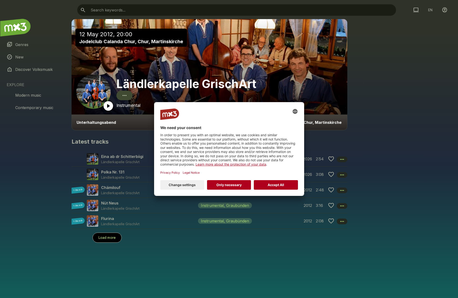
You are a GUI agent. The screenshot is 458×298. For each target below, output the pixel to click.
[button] (209, 205)
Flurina (107, 218)
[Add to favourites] (331, 159)
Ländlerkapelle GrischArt (186, 84)
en (430, 10)
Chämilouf (110, 187)
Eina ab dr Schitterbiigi (122, 156)
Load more (107, 237)
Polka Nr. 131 (112, 172)
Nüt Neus (110, 203)
